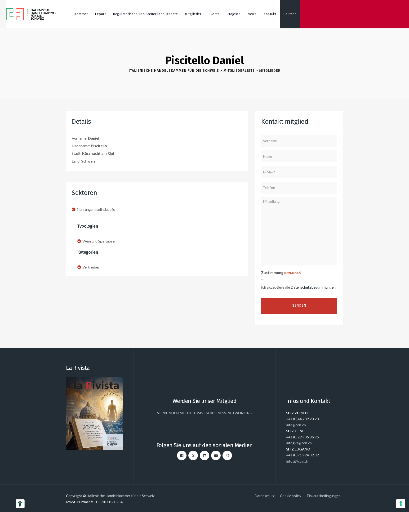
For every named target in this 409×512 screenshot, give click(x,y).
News (252, 14)
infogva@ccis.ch (299, 443)
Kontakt (269, 14)
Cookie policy (290, 496)
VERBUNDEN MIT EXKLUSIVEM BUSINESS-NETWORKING (204, 413)
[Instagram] (227, 455)
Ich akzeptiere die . (298, 287)
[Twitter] (193, 455)
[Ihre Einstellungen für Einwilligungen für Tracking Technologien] (400, 503)
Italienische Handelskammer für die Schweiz (121, 496)
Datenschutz (264, 496)
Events (214, 14)
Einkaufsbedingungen (324, 496)
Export (100, 14)
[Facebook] (182, 455)
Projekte (233, 14)
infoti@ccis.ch (297, 461)
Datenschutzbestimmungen (313, 287)
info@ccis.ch (296, 425)
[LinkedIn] (204, 455)
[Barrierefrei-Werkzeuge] (20, 503)
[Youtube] (216, 455)
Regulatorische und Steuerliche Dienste (145, 14)
